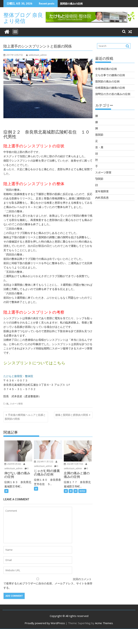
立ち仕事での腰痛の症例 (110, 75)
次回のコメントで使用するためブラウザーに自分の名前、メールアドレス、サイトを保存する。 (47, 583)
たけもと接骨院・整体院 (18, 376)
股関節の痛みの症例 (71, 3)
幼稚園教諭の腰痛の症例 (110, 87)
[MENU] (15, 31)
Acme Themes (104, 623)
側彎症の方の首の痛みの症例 (112, 94)
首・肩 (99, 147)
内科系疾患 (102, 197)
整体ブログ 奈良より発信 (23, 18)
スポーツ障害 (16, 403)
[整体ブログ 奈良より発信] (7, 31)
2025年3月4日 (14, 463)
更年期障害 (102, 191)
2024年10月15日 (75, 463)
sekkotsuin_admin (38, 54)
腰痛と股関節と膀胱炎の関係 (71, 415)
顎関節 (99, 178)
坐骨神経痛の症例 (106, 69)
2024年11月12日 (45, 461)
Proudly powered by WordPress (45, 623)
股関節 (82, 491)
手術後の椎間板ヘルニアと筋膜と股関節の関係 (25, 416)
